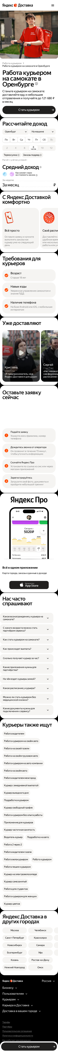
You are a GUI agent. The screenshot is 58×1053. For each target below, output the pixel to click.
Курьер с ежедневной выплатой (21, 785)
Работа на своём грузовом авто (21, 756)
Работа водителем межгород (20, 778)
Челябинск (40, 930)
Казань (14, 960)
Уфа (40, 952)
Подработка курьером (16, 800)
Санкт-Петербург (14, 937)
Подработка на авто (38, 837)
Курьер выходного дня (16, 792)
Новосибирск (14, 945)
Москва (15, 930)
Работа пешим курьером (17, 867)
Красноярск (40, 937)
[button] (26, 618)
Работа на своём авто (15, 770)
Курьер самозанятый (15, 881)
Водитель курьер (13, 837)
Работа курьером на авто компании (23, 763)
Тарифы (6, 1022)
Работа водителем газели (18, 852)
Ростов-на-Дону (40, 960)
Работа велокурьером (16, 859)
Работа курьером (12, 63)
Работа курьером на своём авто (21, 741)
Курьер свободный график (18, 807)
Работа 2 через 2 (13, 844)
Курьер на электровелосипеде (20, 874)
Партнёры (7, 1027)
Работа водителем (14, 733)
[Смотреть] (21, 356)
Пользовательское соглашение (17, 1031)
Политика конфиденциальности (17, 1036)
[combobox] (14, 131)
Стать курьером (29, 110)
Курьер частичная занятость (19, 829)
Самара (40, 945)
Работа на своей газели (16, 748)
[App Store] (29, 585)
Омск (40, 967)
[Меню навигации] (53, 5)
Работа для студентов (16, 889)
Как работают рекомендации (16, 1040)
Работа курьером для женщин (20, 896)
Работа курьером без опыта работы (23, 815)
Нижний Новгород (15, 967)
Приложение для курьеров (18, 822)
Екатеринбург (14, 952)
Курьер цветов (12, 903)
